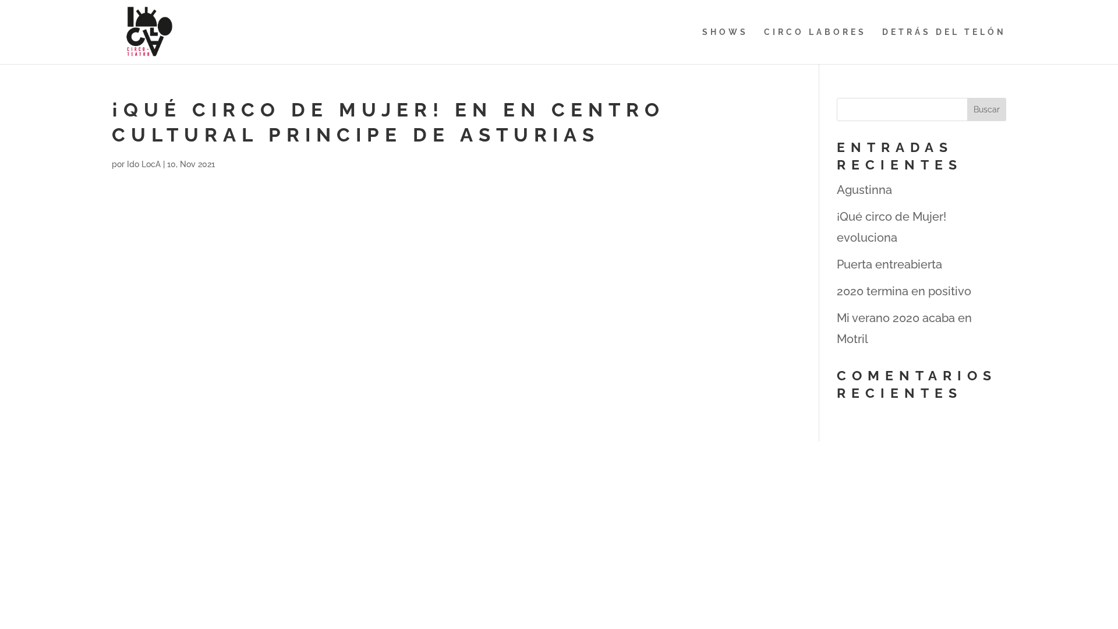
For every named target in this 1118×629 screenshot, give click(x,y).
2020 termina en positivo (904, 291)
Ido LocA (144, 164)
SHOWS (725, 32)
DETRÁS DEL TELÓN (944, 32)
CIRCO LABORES (815, 32)
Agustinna (864, 190)
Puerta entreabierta (889, 264)
